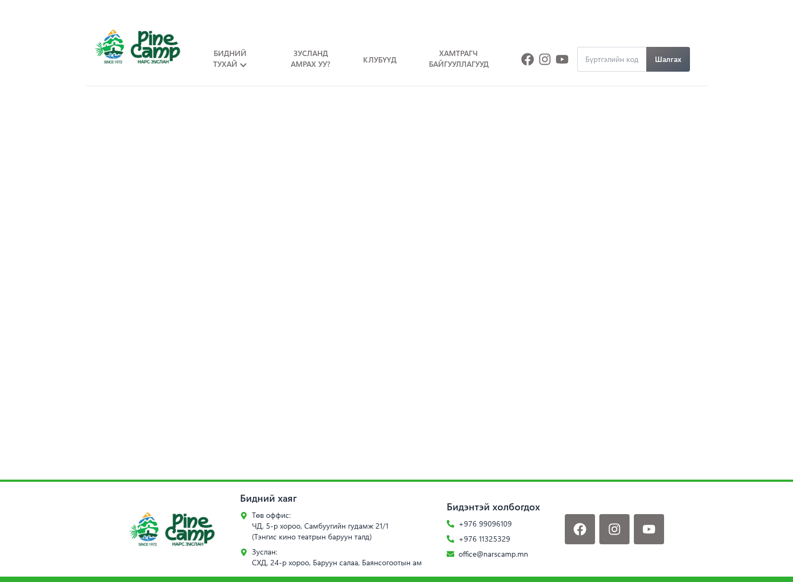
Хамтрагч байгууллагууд (459, 58)
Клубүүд (379, 59)
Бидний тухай (230, 58)
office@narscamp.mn (493, 554)
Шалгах (668, 59)
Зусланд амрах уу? (310, 58)
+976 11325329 (484, 539)
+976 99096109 (485, 523)
